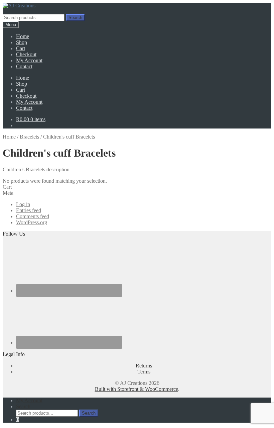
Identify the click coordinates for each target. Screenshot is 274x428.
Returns (144, 365)
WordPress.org (31, 222)
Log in (23, 204)
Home (22, 36)
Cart (20, 48)
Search (75, 17)
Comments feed (32, 216)
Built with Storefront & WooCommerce (136, 389)
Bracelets (29, 137)
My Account (29, 60)
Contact (24, 66)
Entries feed (28, 210)
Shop (21, 42)
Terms (143, 371)
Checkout (26, 54)
